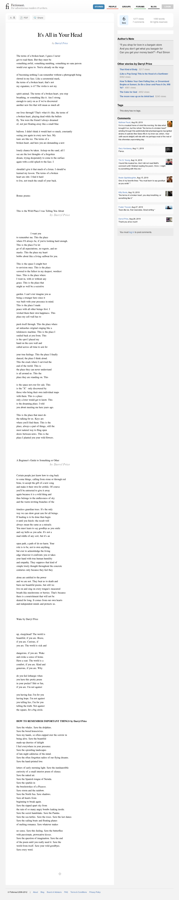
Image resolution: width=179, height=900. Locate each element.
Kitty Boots (123, 192)
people (112, 6)
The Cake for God (128, 91)
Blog (154, 6)
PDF (26, 17)
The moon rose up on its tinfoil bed (137, 96)
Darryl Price (61, 43)
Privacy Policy (95, 892)
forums (140, 6)
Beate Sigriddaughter (127, 177)
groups (126, 6)
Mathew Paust (124, 122)
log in (131, 232)
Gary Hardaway (125, 148)
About (35, 892)
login (167, 6)
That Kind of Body (128, 69)
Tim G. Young (124, 160)
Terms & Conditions (78, 892)
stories (99, 6)
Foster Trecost (125, 207)
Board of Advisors (54, 892)
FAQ (66, 892)
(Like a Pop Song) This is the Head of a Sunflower (144, 73)
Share (40, 17)
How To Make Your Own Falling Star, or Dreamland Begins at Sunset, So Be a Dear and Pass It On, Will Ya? (145, 84)
